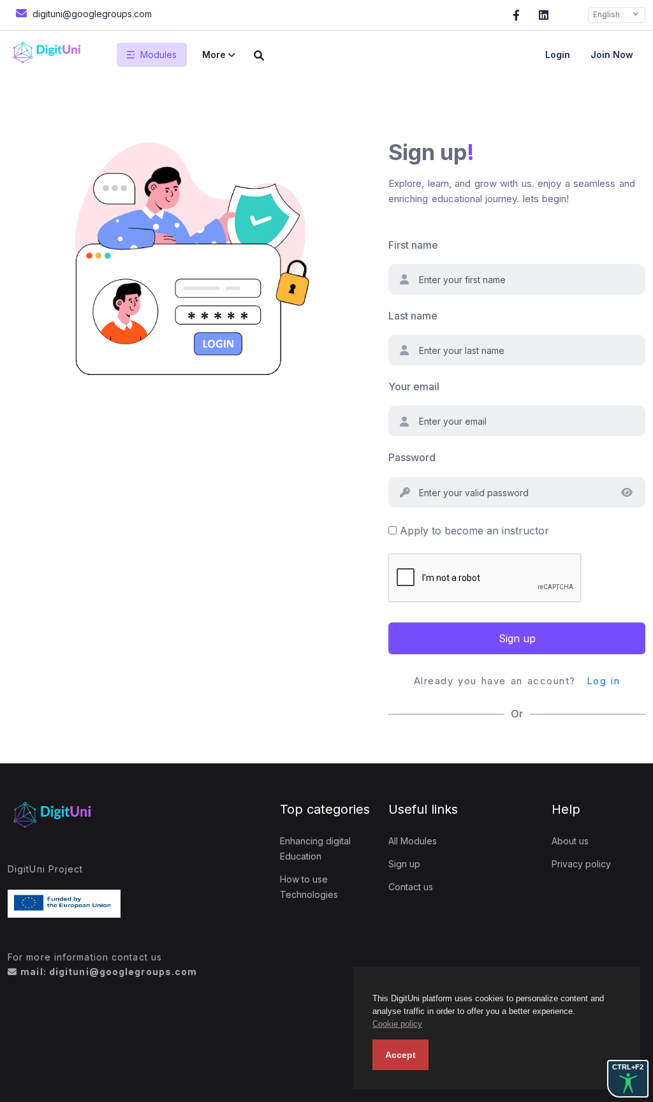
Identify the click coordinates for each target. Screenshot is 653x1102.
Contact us (410, 886)
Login (557, 54)
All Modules (412, 840)
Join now (612, 54)
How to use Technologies (309, 887)
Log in (603, 681)
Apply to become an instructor (474, 530)
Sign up (517, 638)
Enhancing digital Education (315, 848)
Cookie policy (397, 1024)
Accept (400, 1055)
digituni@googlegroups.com (91, 13)
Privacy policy (581, 863)
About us (570, 840)
